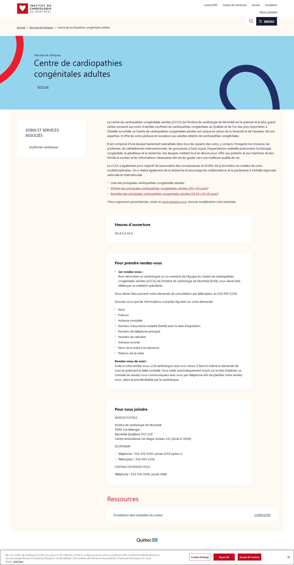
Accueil (21, 27)
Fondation (271, 5)
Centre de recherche (235, 5)
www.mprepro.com (174, 202)
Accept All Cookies (249, 556)
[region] (147, 557)
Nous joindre (268, 12)
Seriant (256, 5)
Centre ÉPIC (211, 5)
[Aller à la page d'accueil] (34, 8)
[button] (251, 21)
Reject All (224, 556)
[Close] (288, 557)
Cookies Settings (200, 556)
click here (18, 561)
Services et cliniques (41, 27)
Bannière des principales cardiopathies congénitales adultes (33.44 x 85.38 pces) (164, 194)
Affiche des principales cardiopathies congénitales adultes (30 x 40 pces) (159, 188)
